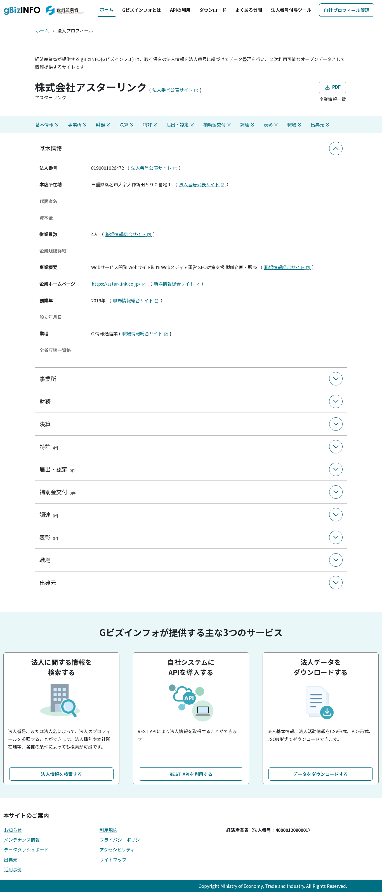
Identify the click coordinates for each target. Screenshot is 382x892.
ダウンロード (212, 9)
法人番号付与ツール (291, 9)
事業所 (74, 124)
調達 (244, 124)
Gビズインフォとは (141, 9)
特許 (147, 124)
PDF (336, 86)
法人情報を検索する (61, 774)
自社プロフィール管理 (346, 10)
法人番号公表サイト (173, 89)
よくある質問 (248, 9)
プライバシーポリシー (122, 839)
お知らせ (13, 830)
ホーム (106, 9)
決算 (123, 124)
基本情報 (44, 124)
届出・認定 (177, 124)
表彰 (268, 124)
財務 (100, 124)
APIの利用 (180, 9)
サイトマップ (113, 859)
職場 (291, 124)
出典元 (317, 124)
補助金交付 (214, 124)
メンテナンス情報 (22, 839)
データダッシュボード (26, 849)
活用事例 (13, 869)
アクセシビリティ (117, 849)
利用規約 (108, 830)
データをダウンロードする (320, 774)
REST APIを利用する (191, 774)
